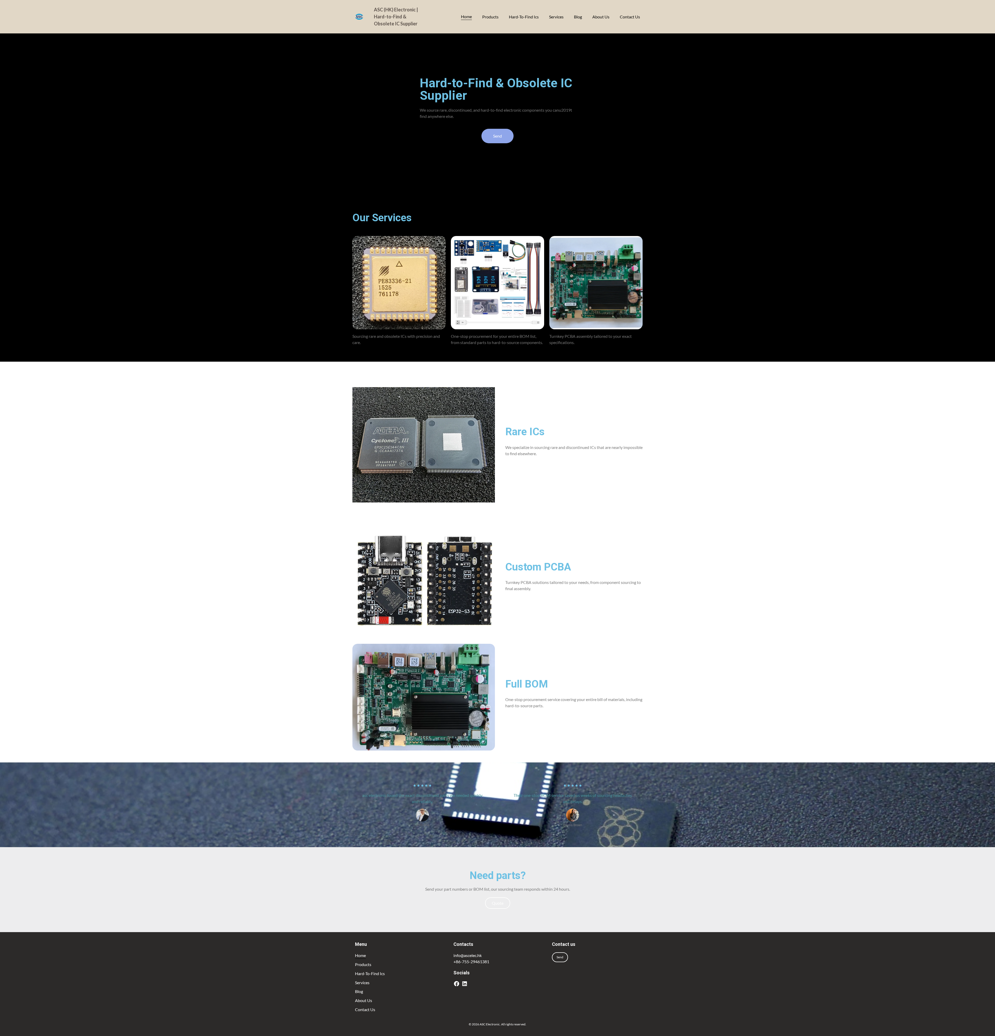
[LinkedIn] (464, 984)
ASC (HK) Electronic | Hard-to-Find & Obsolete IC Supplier (396, 16)
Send (560, 957)
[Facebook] (456, 984)
